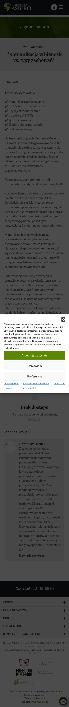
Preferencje (34, 376)
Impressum (59, 383)
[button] (63, 319)
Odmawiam (34, 366)
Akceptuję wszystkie (34, 355)
